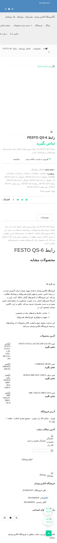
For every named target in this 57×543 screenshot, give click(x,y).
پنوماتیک (42, 475)
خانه (44, 49)
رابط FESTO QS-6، (29, 184)
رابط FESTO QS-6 (47, 184)
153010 (26, 174)
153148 (10, 174)
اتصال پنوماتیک (24, 49)
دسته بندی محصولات (21, 25)
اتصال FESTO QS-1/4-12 (40, 180)
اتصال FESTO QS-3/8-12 (17, 180)
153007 (43, 174)
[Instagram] (4, 517)
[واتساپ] (16, 517)
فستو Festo (45, 191)
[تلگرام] (10, 517)
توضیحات (45, 217)
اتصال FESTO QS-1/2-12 (36, 177)
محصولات (37, 49)
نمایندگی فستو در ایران (36, 441)
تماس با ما (14, 34)
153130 (18, 174)
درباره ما (3, 34)
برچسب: (50, 174)
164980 (51, 177)
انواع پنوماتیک (27, 459)
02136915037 (44, 3)
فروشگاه (38, 25)
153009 (34, 174)
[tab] (44, 217)
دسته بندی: (49, 169)
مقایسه (16, 159)
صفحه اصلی (5, 25)
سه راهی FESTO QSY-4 (37, 187)
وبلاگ (47, 25)
